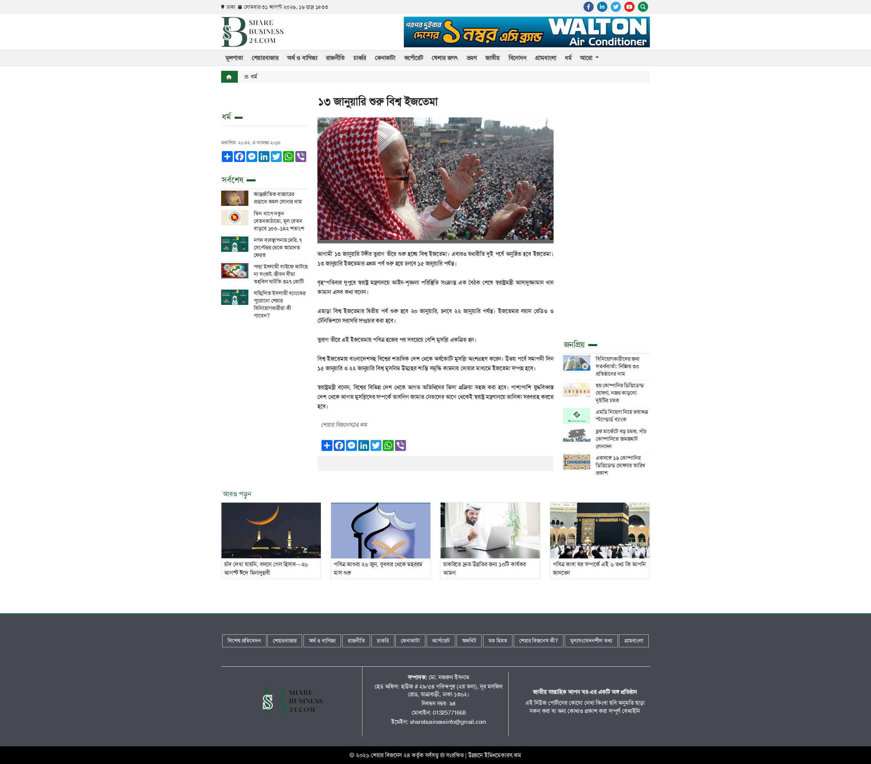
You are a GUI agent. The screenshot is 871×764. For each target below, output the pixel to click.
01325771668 (449, 712)
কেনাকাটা (385, 58)
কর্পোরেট (413, 58)
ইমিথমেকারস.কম (502, 755)
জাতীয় (493, 58)
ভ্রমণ (472, 58)
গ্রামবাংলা (545, 58)
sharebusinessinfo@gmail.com (448, 722)
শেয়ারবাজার (265, 58)
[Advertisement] (606, 228)
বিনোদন (518, 58)
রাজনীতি (335, 58)
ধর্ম (568, 58)
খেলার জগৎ (445, 58)
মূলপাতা (234, 58)
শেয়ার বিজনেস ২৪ (390, 755)
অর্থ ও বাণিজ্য (302, 58)
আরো (587, 58)
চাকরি (360, 58)
